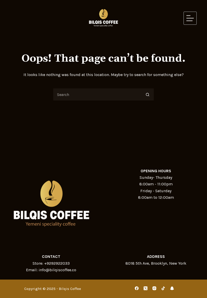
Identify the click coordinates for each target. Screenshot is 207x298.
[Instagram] (154, 288)
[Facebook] (137, 288)
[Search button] (147, 94)
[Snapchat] (172, 288)
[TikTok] (163, 288)
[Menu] (190, 18)
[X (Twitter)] (145, 288)
